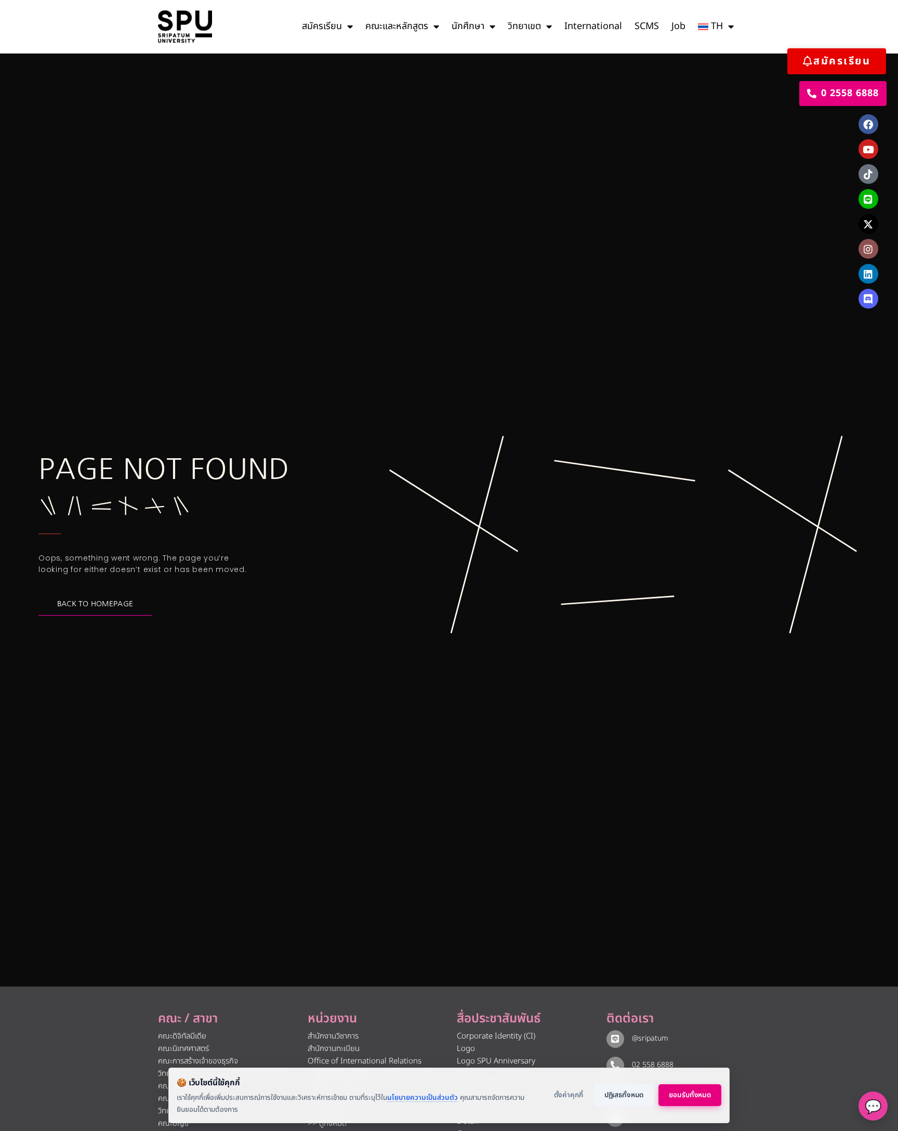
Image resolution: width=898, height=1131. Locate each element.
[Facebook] (868, 124)
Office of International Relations (364, 1061)
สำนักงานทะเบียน (334, 1049)
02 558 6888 (653, 1064)
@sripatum (650, 1038)
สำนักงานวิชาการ (333, 1036)
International (593, 26)
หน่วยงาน (332, 1018)
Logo (466, 1049)
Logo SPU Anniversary (496, 1061)
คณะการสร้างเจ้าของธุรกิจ (198, 1061)
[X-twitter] (868, 224)
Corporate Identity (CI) (496, 1036)
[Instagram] (868, 249)
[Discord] (868, 299)
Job (678, 26)
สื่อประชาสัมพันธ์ (498, 1018)
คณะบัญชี (173, 1123)
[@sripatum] (615, 1039)
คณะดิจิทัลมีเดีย (182, 1036)
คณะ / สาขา (188, 1018)
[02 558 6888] (615, 1065)
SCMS (647, 26)
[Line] (868, 199)
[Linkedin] (868, 274)
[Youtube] (868, 149)
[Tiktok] (868, 174)
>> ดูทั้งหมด (327, 1123)
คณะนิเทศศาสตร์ (183, 1049)
